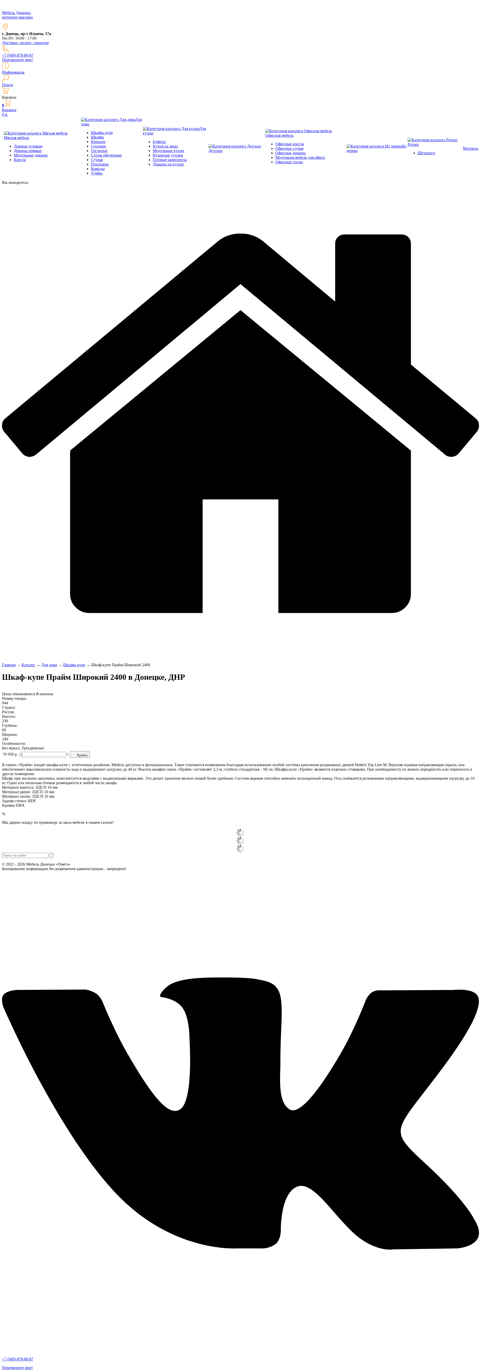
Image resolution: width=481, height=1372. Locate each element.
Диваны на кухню (168, 164)
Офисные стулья (289, 148)
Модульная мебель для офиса (300, 157)
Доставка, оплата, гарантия (25, 43)
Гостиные (99, 151)
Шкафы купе (102, 132)
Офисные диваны (290, 153)
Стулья (97, 160)
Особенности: (14, 743)
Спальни (98, 146)
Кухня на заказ (165, 146)
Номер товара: (14, 698)
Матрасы (470, 148)
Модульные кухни (168, 151)
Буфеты (159, 142)
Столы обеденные (106, 155)
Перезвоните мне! (17, 60)
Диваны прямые (28, 151)
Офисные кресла (289, 144)
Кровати (98, 142)
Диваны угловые (28, 146)
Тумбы (96, 173)
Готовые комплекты (170, 160)
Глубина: (9, 725)
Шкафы (97, 137)
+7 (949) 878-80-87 (17, 55)
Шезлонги (426, 153)
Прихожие (100, 164)
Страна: (8, 707)
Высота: (9, 716)
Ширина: (10, 734)
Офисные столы (289, 162)
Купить (82, 755)
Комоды (98, 169)
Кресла (20, 160)
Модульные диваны (31, 155)
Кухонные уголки (168, 155)
